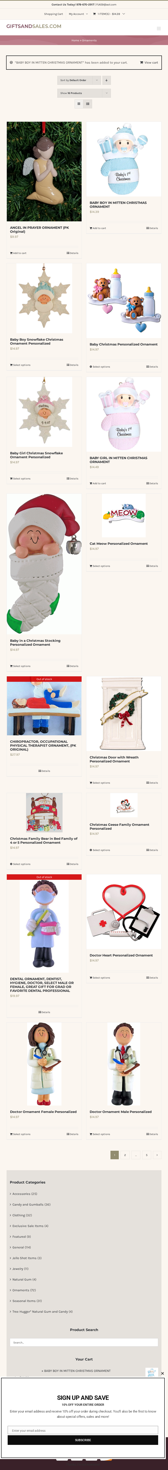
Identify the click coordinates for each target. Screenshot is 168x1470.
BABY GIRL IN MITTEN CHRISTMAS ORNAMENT (118, 460)
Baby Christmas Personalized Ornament (124, 344)
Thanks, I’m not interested (83, 1464)
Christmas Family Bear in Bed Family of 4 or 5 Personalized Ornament (43, 841)
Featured (19, 1237)
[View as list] (87, 104)
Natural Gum (22, 1279)
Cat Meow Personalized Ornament (119, 543)
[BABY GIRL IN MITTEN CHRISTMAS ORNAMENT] (123, 414)
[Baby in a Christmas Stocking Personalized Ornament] (44, 564)
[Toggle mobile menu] (159, 28)
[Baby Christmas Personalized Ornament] (123, 300)
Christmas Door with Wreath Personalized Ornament (114, 759)
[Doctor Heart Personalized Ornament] (123, 911)
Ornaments (20, 1290)
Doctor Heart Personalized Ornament (121, 955)
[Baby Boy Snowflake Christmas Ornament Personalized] (44, 298)
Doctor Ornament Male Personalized (121, 1112)
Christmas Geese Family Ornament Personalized (119, 827)
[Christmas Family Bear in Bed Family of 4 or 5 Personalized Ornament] (44, 812)
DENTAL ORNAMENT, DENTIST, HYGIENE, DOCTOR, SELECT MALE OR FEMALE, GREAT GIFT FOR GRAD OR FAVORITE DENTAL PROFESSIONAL (42, 985)
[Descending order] (106, 80)
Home (75, 40)
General (18, 1247)
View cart (151, 62)
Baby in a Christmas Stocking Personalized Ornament (35, 643)
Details (74, 253)
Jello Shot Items (24, 1258)
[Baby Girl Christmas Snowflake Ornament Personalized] (44, 412)
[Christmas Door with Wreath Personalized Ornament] (123, 713)
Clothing (18, 1215)
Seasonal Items (24, 1301)
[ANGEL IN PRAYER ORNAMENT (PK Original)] (44, 171)
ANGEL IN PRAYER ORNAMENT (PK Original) (39, 230)
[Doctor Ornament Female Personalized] (44, 1064)
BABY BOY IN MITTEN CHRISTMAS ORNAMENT (118, 205)
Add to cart (19, 253)
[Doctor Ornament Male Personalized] (123, 1064)
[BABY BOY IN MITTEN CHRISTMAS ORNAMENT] (123, 159)
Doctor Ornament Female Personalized (43, 1112)
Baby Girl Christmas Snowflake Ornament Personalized (36, 455)
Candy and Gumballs (28, 1204)
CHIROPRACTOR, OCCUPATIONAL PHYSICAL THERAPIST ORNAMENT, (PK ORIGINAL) (43, 745)
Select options (21, 364)
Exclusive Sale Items (28, 1226)
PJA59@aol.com (106, 4)
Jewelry (17, 1269)
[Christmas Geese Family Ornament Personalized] (123, 805)
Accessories (21, 1194)
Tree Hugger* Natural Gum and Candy (40, 1312)
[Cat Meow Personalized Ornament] (123, 515)
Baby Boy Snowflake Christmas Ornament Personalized (36, 341)
